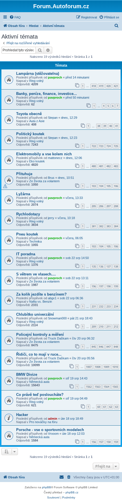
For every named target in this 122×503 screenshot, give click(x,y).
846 (101, 347)
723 (101, 146)
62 (110, 407)
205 (94, 206)
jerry (51, 218)
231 (94, 306)
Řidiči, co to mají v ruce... (39, 354)
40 (110, 126)
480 (94, 166)
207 (108, 206)
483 (116, 166)
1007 (89, 367)
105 (108, 186)
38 (98, 126)
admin (52, 418)
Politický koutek (30, 134)
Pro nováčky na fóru (43, 422)
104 (101, 186)
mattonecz (55, 158)
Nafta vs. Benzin (40, 301)
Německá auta (39, 381)
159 (116, 442)
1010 (115, 367)
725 (116, 146)
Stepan (53, 117)
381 (94, 226)
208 (116, 206)
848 (116, 347)
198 (108, 286)
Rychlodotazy (28, 214)
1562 (89, 387)
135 (94, 266)
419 (101, 86)
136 (101, 266)
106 (116, 186)
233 (108, 306)
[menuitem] (15, 17)
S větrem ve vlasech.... (36, 274)
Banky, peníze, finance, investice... (46, 94)
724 (108, 146)
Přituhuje (24, 174)
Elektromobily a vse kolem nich (44, 154)
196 (94, 286)
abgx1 (52, 298)
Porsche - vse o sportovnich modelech (50, 430)
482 (108, 166)
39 (104, 126)
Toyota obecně (29, 114)
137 (108, 266)
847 (108, 347)
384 (116, 226)
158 (108, 442)
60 (98, 407)
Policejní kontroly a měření (40, 334)
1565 (115, 387)
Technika (35, 241)
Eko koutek (37, 161)
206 (101, 206)
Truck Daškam (58, 338)
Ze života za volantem (44, 181)
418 (94, 86)
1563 (97, 387)
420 (108, 86)
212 (116, 326)
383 (108, 226)
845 (94, 347)
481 (101, 166)
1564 (106, 387)
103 (94, 186)
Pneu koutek (27, 234)
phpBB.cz (72, 492)
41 (116, 126)
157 (101, 442)
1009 (106, 367)
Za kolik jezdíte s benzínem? (41, 294)
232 (101, 306)
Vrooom (53, 433)
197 (101, 286)
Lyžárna (23, 194)
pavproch (55, 77)
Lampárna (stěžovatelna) (37, 73)
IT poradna (25, 254)
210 (101, 326)
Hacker (22, 415)
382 (101, 226)
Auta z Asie (37, 121)
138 (116, 266)
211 (108, 326)
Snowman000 (57, 318)
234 (116, 306)
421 (116, 86)
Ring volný (36, 80)
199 (116, 286)
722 (94, 146)
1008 (97, 367)
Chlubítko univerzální (35, 314)
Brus (51, 177)
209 (94, 326)
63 (116, 407)
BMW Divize (26, 374)
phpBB (46, 487)
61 (104, 407)
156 (94, 442)
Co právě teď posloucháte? (40, 394)
